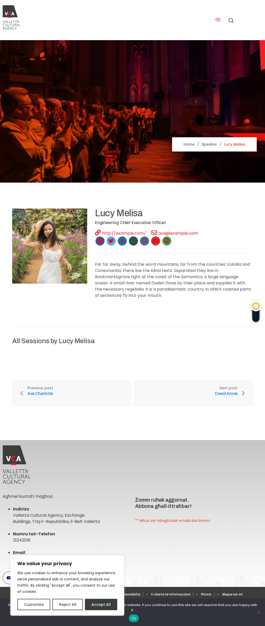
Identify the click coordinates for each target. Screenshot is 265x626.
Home (189, 144)
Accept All (101, 604)
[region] (67, 585)
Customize (34, 604)
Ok (133, 618)
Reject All (67, 604)
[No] (258, 612)
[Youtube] (9, 577)
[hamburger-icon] (217, 20)
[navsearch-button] (230, 18)
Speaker (209, 144)
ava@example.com (178, 233)
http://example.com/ (124, 233)
